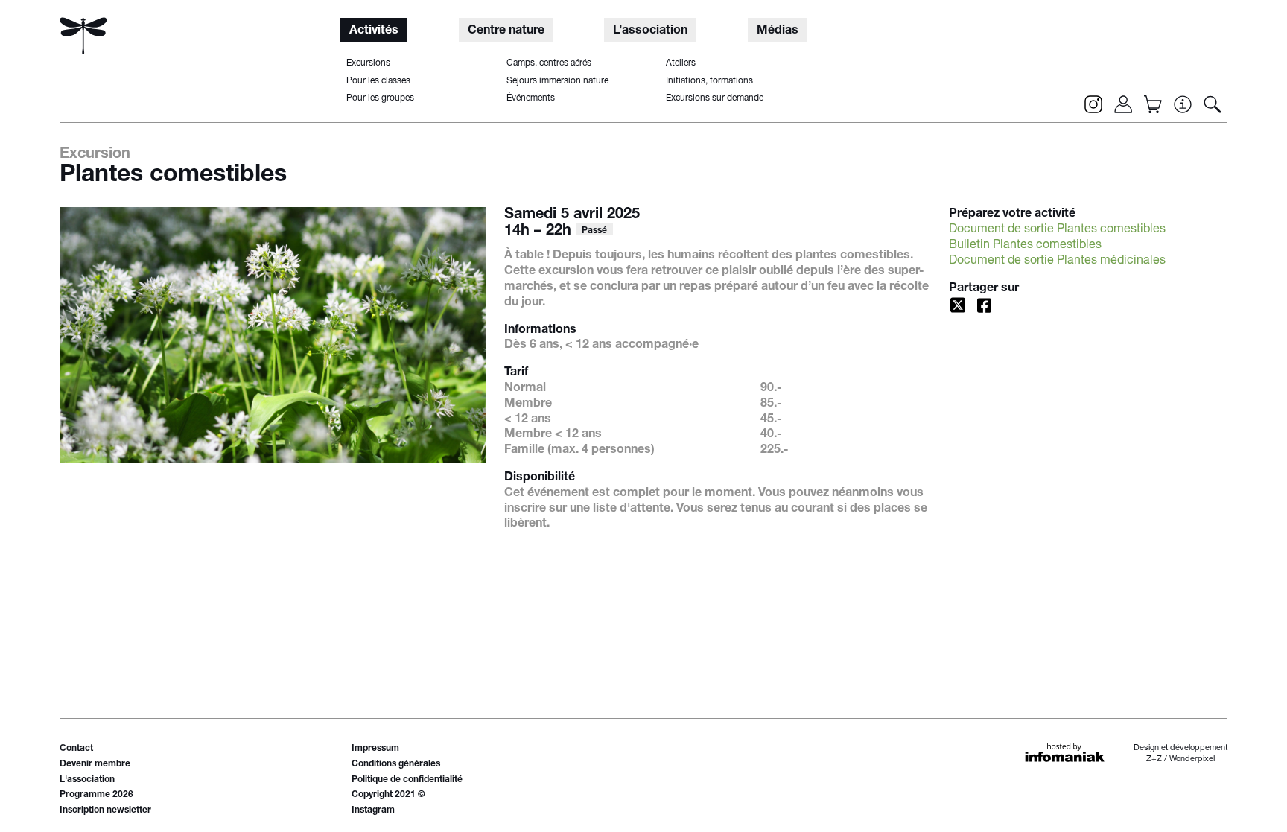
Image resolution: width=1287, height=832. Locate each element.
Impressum (375, 748)
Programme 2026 (96, 794)
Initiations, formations (709, 81)
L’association (650, 31)
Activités (373, 31)
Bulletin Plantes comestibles (1025, 246)
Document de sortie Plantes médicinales (1057, 261)
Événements (530, 98)
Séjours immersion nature (557, 81)
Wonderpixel (1192, 759)
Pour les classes (378, 81)
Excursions (368, 63)
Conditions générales (396, 764)
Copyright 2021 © (388, 794)
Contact (76, 748)
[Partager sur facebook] (985, 305)
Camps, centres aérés (548, 63)
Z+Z (1154, 759)
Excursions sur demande (714, 98)
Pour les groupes (380, 98)
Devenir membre (95, 764)
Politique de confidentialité (407, 779)
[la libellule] (83, 36)
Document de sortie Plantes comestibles (1057, 230)
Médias (777, 31)
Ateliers (681, 63)
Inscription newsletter (105, 810)
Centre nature (506, 31)
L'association (87, 779)
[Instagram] (1093, 104)
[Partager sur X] (958, 305)
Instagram (373, 810)
